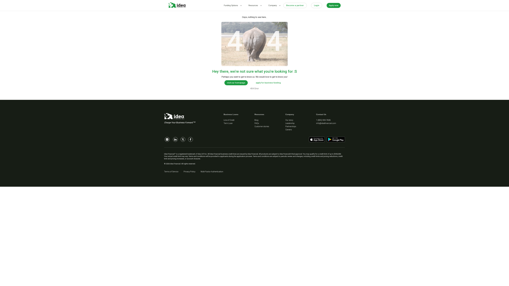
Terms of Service (171, 172)
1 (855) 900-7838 (323, 120)
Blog (256, 120)
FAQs (256, 123)
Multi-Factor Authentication (212, 172)
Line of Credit (229, 120)
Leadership (290, 123)
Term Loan (228, 123)
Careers (288, 130)
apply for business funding (268, 83)
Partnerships (290, 126)
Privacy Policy (189, 172)
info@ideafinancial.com (326, 123)
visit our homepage (236, 83)
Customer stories (261, 126)
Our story (289, 120)
